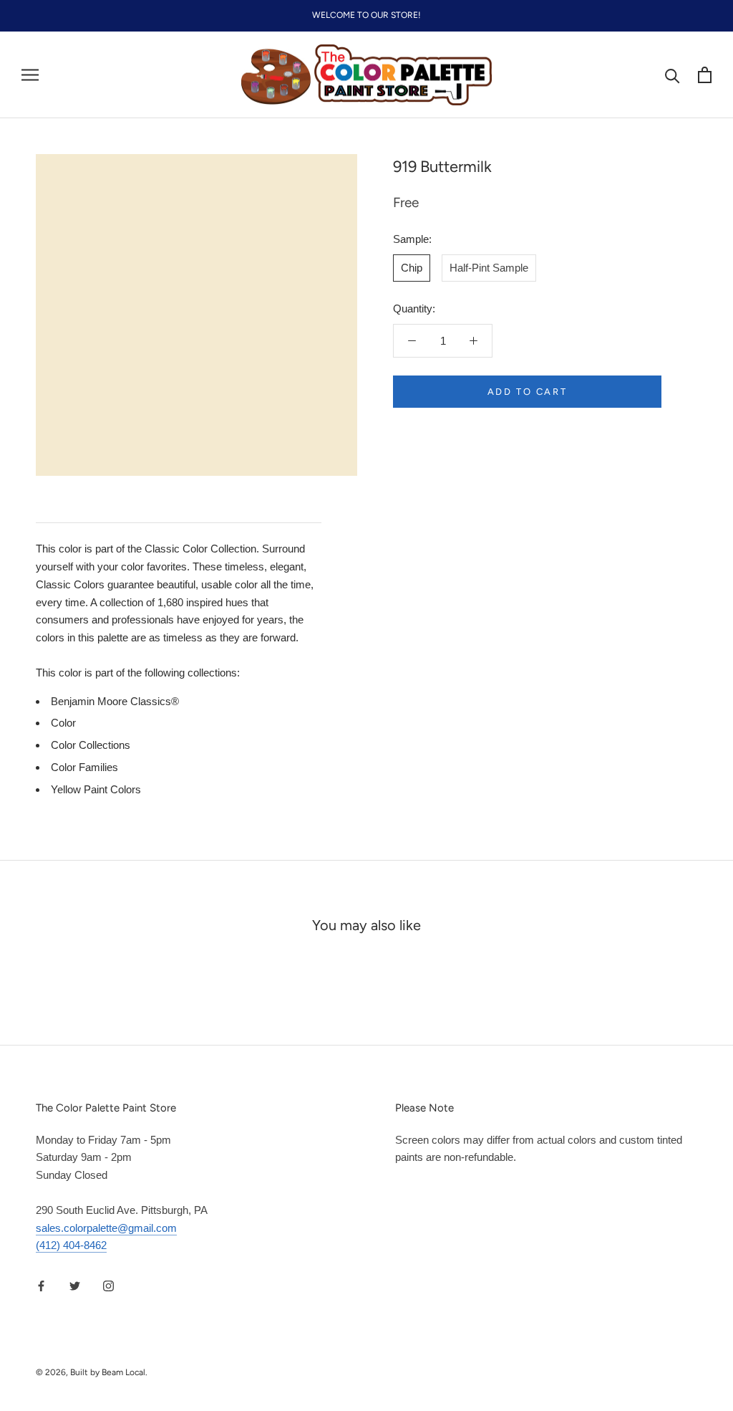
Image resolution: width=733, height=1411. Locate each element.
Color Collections (90, 745)
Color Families (84, 767)
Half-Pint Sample (489, 268)
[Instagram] (108, 1285)
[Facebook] (41, 1285)
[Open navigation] (30, 75)
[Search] (672, 74)
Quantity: (414, 308)
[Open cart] (705, 75)
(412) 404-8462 (71, 1245)
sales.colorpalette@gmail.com (106, 1228)
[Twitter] (74, 1285)
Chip (411, 268)
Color (63, 723)
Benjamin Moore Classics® (115, 701)
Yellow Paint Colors (96, 789)
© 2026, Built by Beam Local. (91, 1372)
